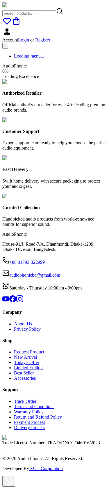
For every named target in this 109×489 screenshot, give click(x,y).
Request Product (29, 351)
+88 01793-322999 (27, 262)
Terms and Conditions (34, 406)
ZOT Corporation (46, 468)
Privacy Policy (27, 329)
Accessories (25, 378)
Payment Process (29, 422)
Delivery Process (29, 427)
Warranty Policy (29, 411)
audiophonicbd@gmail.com (34, 275)
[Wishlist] (7, 24)
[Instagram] (19, 300)
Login (23, 39)
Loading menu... (29, 55)
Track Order (25, 401)
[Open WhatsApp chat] (8, 481)
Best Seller (24, 372)
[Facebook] (12, 300)
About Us (23, 323)
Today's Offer (26, 362)
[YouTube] (5, 300)
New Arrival (25, 357)
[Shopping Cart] (16, 24)
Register (42, 39)
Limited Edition (28, 367)
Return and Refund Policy (38, 417)
